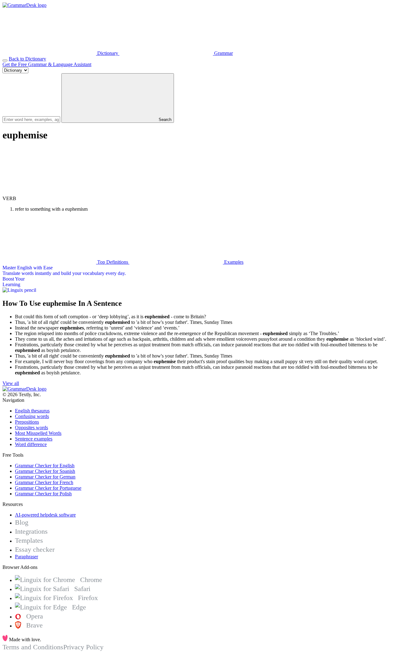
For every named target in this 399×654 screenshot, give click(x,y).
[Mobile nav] (4, 60)
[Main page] (24, 5)
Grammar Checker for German (45, 476)
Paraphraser (26, 556)
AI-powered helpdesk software (45, 514)
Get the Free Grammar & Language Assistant (46, 64)
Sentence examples (33, 438)
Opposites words (31, 427)
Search (164, 119)
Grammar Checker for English (45, 465)
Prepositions (27, 422)
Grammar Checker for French (44, 482)
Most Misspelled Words (38, 433)
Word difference (31, 444)
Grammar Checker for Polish (43, 493)
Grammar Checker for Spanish (45, 471)
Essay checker (35, 549)
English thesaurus (32, 410)
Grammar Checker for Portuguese (48, 488)
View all (10, 383)
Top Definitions (112, 262)
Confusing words (32, 416)
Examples (233, 262)
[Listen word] (49, 192)
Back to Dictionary (27, 58)
